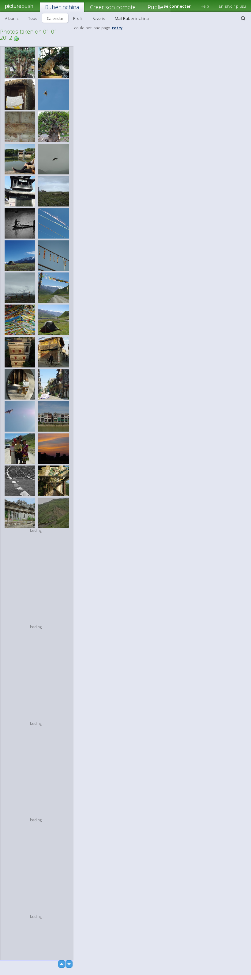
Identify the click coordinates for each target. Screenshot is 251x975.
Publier (156, 7)
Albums (11, 18)
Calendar (55, 18)
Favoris (98, 18)
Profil (78, 18)
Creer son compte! (113, 7)
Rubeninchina (62, 7)
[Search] (243, 18)
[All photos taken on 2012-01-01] (16, 38)
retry (117, 28)
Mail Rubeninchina (132, 18)
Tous (32, 18)
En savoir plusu (232, 6)
